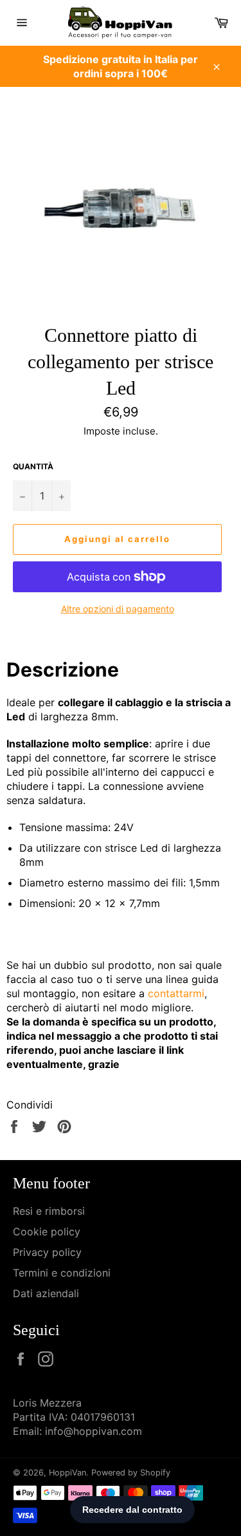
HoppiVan (67, 1472)
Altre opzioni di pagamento (117, 608)
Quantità (33, 466)
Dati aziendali (46, 1293)
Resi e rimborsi (49, 1210)
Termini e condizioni (62, 1272)
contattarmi (176, 993)
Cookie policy (46, 1231)
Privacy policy (47, 1252)
